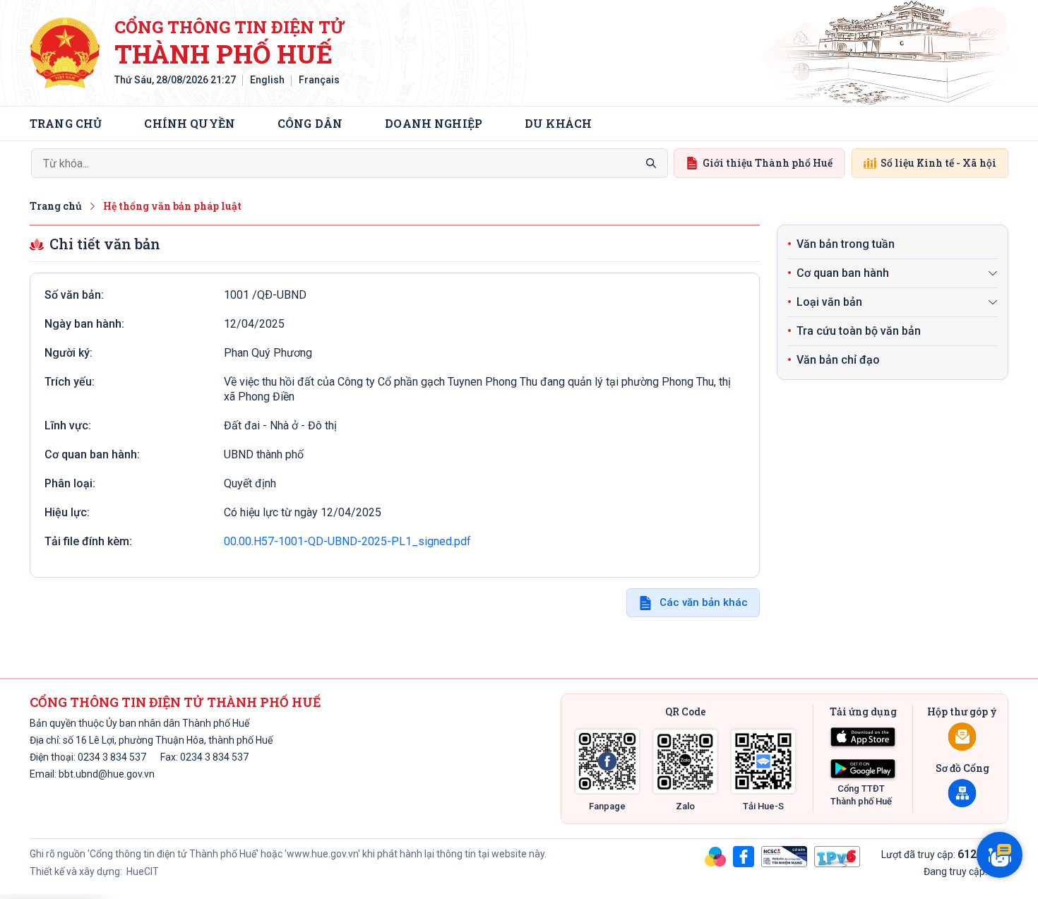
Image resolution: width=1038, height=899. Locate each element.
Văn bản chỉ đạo (838, 360)
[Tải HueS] (763, 761)
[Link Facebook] (607, 761)
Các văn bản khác (704, 602)
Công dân (310, 123)
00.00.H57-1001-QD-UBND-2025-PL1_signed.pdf (347, 541)
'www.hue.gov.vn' (322, 853)
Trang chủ (66, 123)
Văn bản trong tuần (846, 244)
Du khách (558, 123)
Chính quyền (189, 123)
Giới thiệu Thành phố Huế (768, 162)
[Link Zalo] (685, 761)
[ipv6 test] (837, 856)
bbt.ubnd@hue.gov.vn (107, 774)
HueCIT (141, 871)
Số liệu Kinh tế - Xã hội (938, 162)
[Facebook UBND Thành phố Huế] (743, 856)
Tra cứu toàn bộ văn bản (859, 331)
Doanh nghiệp (433, 123)
